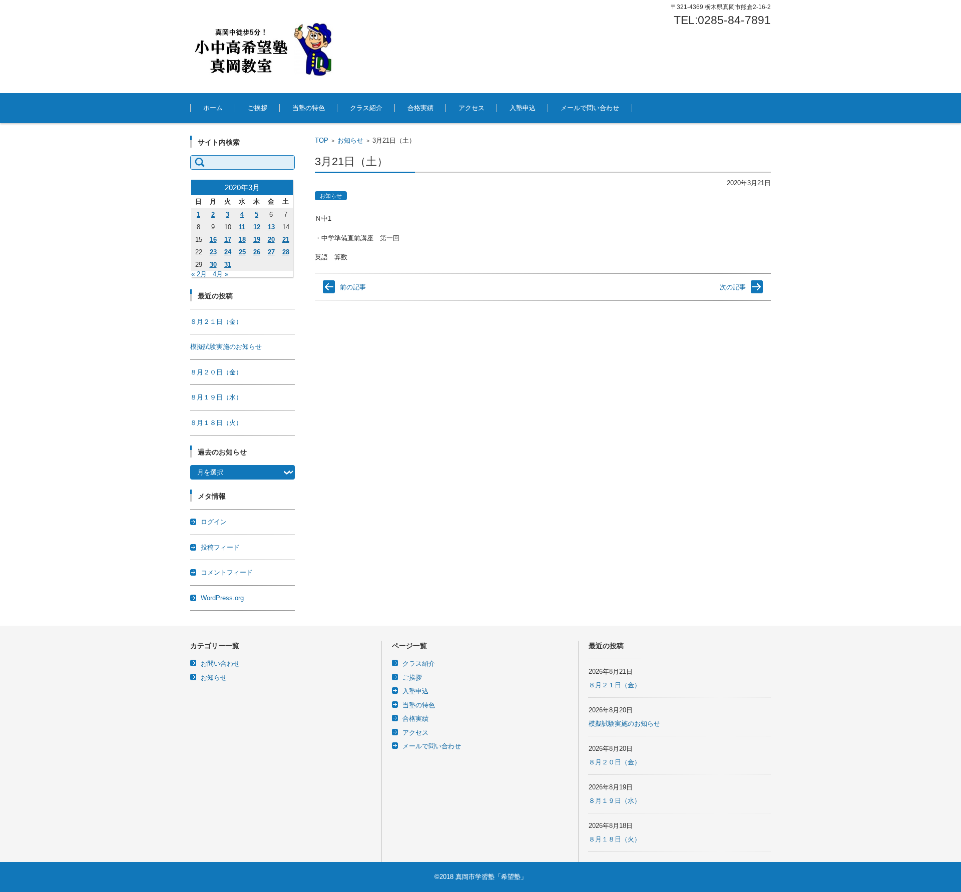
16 (213, 239)
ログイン (214, 522)
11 (242, 227)
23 (213, 252)
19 (256, 239)
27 (271, 252)
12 (256, 227)
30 (213, 264)
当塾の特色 (308, 108)
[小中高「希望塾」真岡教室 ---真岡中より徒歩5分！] (265, 47)
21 (285, 239)
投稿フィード (220, 547)
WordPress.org (222, 598)
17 (227, 239)
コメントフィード (227, 572)
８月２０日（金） (216, 372)
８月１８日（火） (216, 422)
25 (242, 252)
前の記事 (353, 287)
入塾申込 (523, 108)
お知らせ (350, 140)
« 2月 (199, 274)
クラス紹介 (366, 108)
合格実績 (420, 108)
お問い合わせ (220, 663)
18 (242, 239)
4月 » (220, 274)
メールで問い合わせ (590, 108)
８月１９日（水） (216, 397)
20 (271, 239)
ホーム (213, 108)
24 (227, 252)
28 (285, 252)
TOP (321, 140)
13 (271, 227)
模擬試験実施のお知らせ (226, 346)
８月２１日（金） (216, 321)
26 (256, 252)
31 (227, 264)
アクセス (471, 108)
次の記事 (733, 287)
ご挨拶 (257, 108)
